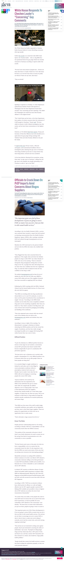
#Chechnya (17, 169)
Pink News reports (32, 132)
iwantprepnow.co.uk (26, 274)
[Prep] (30, 207)
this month (21, 56)
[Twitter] (9, 10)
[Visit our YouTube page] (48, 1)
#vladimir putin (41, 169)
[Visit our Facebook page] (47, 1)
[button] (62, 11)
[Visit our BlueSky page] (45, 1)
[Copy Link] (5, 10)
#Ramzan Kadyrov (32, 169)
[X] (5, 12)
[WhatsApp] (2, 12)
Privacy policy (14, 559)
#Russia (37, 169)
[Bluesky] (7, 12)
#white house (18, 170)
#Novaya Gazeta (26, 169)
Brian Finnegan (30, 197)
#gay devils (21, 169)
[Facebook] (7, 10)
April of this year (20, 146)
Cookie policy (7, 559)
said (35, 122)
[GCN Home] (6, 4)
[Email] (2, 10)
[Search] (61, 1)
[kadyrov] (30, 38)
